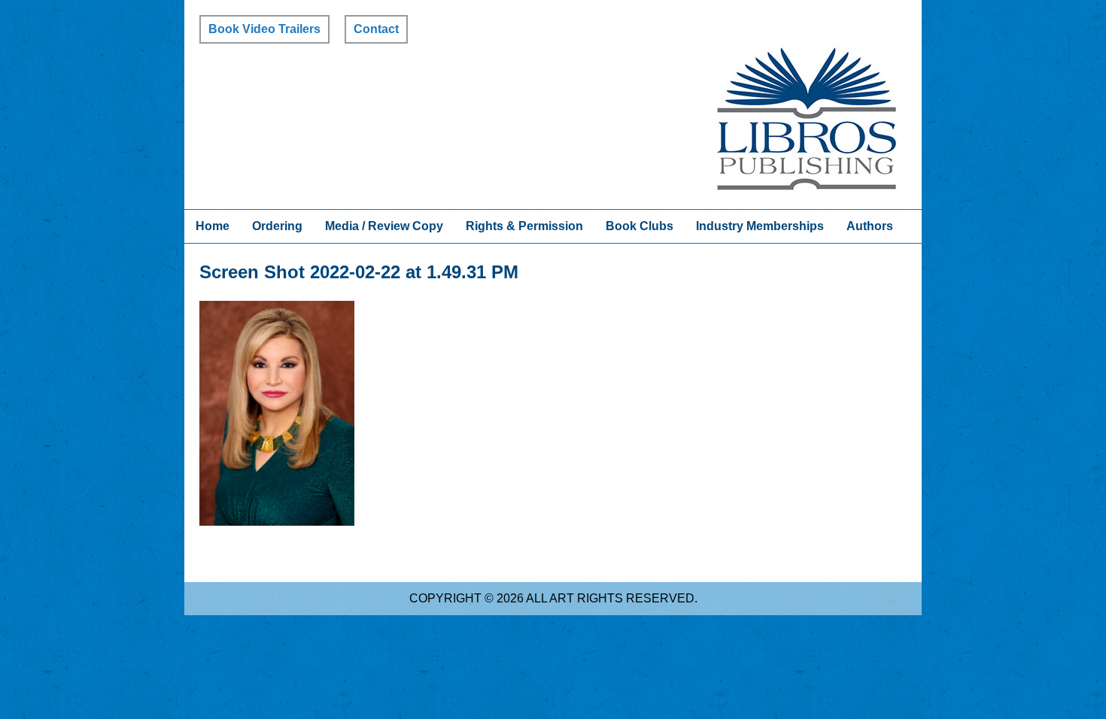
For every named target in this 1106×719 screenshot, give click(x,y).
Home (212, 226)
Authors (869, 226)
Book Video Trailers (264, 29)
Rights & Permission (524, 226)
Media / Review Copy (384, 226)
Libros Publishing (806, 119)
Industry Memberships (760, 226)
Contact (376, 29)
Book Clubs (639, 226)
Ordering (277, 226)
